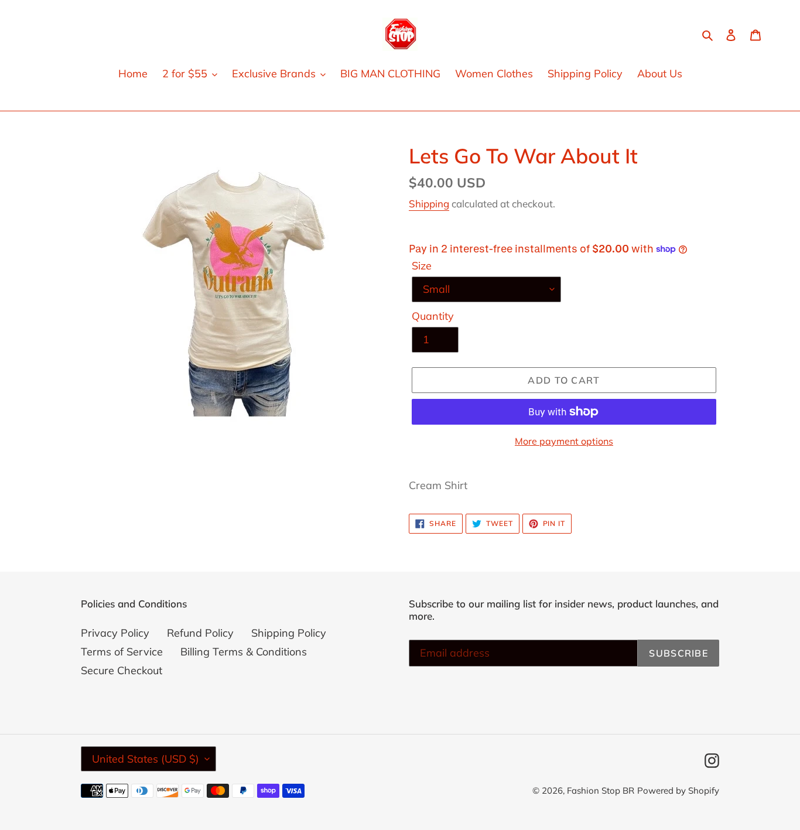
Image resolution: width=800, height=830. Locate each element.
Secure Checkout (121, 670)
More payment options (564, 441)
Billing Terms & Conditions (243, 651)
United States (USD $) (145, 759)
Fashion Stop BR (600, 790)
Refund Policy (200, 633)
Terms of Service (122, 651)
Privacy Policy (115, 633)
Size (422, 265)
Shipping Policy (288, 633)
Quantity (433, 316)
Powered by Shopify (678, 790)
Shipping (429, 203)
